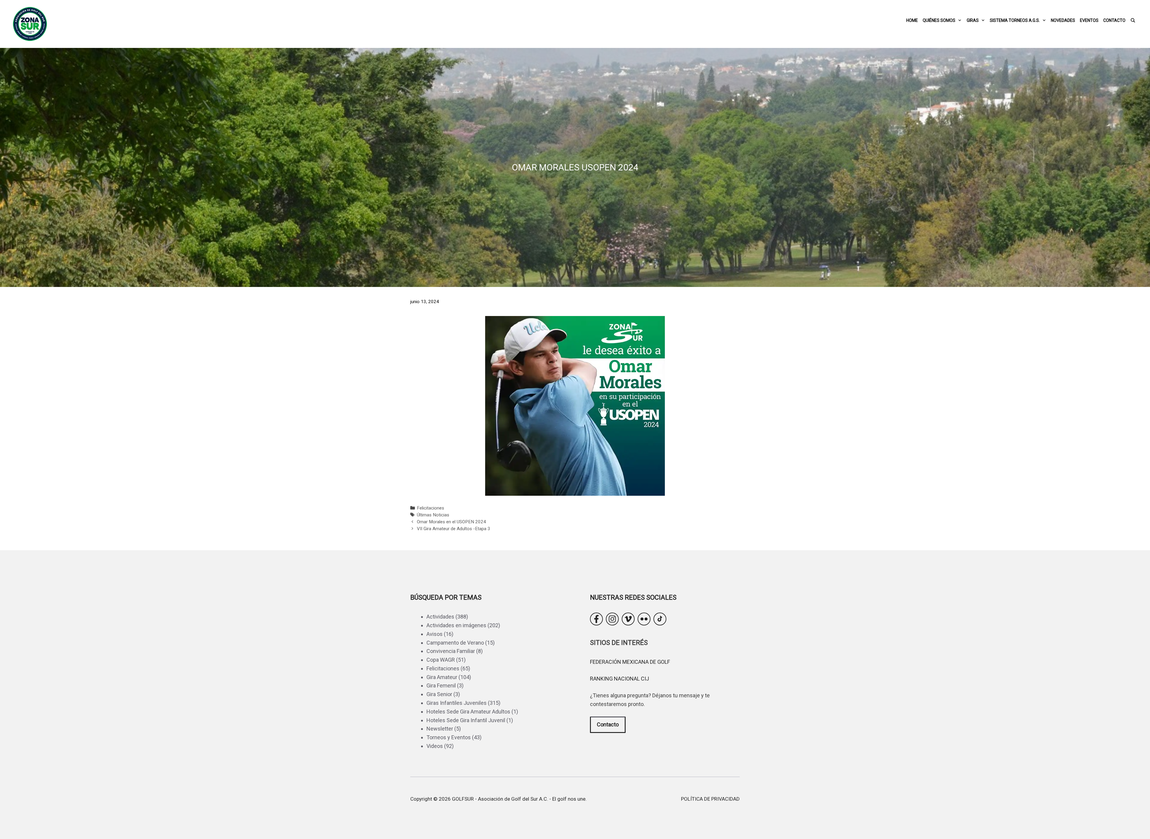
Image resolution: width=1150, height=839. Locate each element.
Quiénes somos (939, 20)
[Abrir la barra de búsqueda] (1133, 20)
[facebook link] (596, 619)
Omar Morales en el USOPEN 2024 (451, 521)
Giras (973, 20)
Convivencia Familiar (450, 651)
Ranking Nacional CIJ (619, 678)
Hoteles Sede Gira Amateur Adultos (468, 711)
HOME (912, 20)
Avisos (434, 634)
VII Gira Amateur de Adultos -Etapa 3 (453, 528)
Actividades (440, 616)
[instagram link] (612, 619)
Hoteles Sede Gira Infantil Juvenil (465, 720)
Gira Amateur (441, 677)
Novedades (1063, 20)
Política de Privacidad (710, 799)
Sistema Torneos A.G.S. (1015, 20)
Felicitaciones (430, 508)
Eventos (1089, 20)
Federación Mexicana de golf (630, 662)
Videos (434, 746)
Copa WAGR (440, 660)
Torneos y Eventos (448, 737)
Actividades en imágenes (456, 625)
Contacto (1114, 20)
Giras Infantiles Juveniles (456, 703)
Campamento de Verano (455, 643)
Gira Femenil (441, 685)
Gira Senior (439, 694)
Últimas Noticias (433, 515)
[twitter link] (628, 619)
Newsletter (439, 728)
